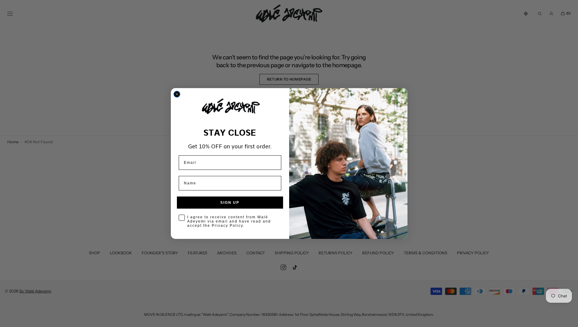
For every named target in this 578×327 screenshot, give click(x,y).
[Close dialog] (177, 94)
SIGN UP (229, 202)
